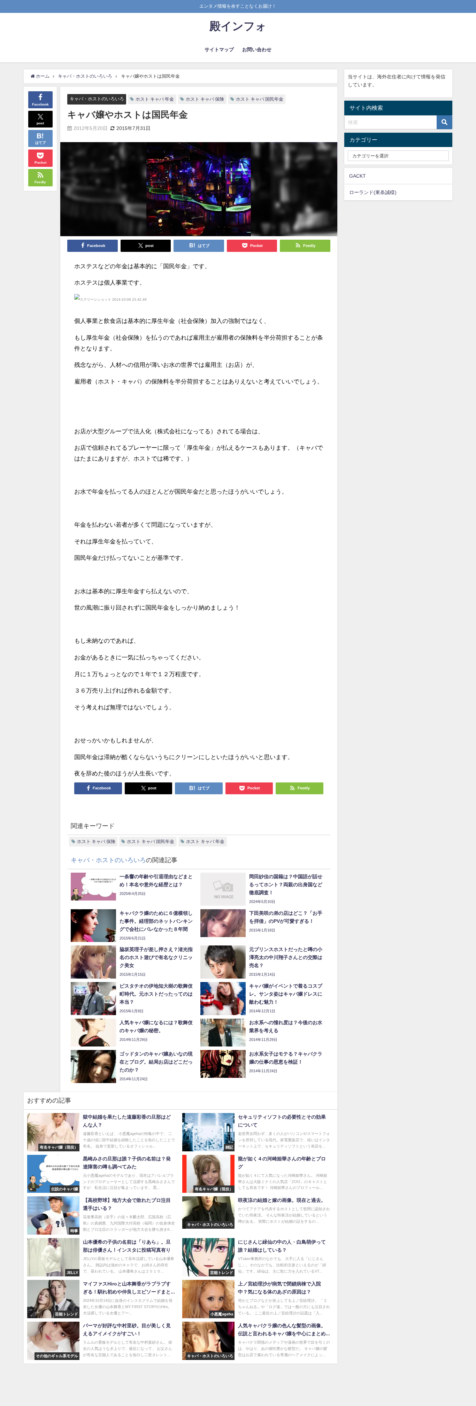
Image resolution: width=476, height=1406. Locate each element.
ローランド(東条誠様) (373, 192)
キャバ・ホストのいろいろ (97, 98)
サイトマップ (219, 49)
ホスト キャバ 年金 (155, 99)
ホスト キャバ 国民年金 (259, 99)
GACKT (357, 175)
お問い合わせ (256, 49)
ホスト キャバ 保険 (205, 99)
